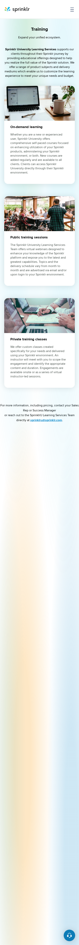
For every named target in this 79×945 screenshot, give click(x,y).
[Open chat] (69, 935)
